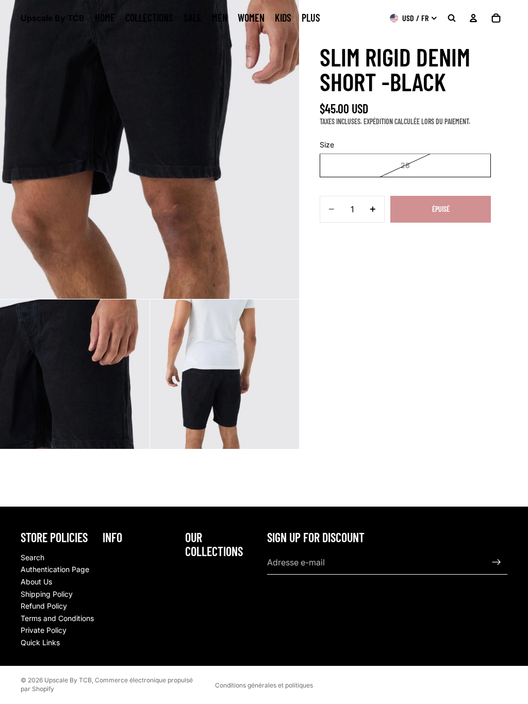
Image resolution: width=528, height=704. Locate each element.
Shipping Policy (47, 593)
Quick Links (40, 642)
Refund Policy (44, 605)
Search (32, 557)
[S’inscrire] (496, 562)
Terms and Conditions (57, 618)
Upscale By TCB (68, 680)
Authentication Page (55, 569)
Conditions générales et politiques (264, 685)
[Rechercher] (451, 18)
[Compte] (473, 18)
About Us (36, 581)
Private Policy (44, 630)
